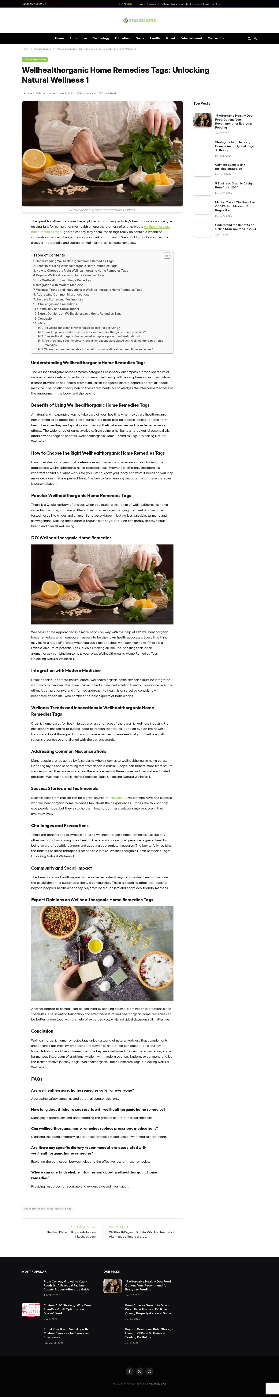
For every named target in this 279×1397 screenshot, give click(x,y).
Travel (170, 38)
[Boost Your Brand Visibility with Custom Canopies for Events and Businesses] (31, 1334)
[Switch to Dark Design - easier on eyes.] (255, 38)
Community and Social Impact (58, 309)
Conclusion (46, 318)
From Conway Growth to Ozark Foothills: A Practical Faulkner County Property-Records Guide (181, 4)
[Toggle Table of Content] (165, 255)
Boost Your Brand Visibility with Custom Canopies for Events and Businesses (67, 1333)
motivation (117, 798)
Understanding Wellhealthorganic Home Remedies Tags (74, 261)
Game (140, 38)
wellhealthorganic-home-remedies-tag (48, 1208)
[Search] (249, 38)
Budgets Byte (158, 1383)
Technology (101, 38)
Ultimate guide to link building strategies (230, 166)
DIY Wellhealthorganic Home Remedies (63, 280)
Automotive (78, 38)
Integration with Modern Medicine (59, 285)
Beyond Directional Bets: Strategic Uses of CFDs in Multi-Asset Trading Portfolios (149, 1333)
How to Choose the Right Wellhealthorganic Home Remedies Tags (82, 270)
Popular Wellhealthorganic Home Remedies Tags (70, 275)
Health (155, 38)
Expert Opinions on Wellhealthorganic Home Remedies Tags (79, 313)
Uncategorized (35, 59)
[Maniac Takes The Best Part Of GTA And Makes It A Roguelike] (202, 207)
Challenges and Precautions (57, 304)
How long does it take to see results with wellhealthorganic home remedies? (95, 332)
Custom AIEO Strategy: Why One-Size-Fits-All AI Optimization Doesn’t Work (67, 1309)
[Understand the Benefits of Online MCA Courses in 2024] (202, 230)
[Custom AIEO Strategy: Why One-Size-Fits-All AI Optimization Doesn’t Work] (31, 1310)
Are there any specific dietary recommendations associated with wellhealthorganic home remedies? (104, 343)
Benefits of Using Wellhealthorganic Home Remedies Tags (76, 266)
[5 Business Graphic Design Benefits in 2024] (202, 188)
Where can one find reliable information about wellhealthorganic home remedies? (98, 349)
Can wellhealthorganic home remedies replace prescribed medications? (92, 336)
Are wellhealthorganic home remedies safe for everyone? (82, 327)
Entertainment (191, 38)
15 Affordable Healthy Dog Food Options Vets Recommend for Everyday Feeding (234, 121)
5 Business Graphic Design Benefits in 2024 (234, 185)
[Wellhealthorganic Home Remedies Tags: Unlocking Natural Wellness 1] (102, 153)
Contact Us (216, 38)
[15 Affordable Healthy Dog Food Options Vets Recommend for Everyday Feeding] (202, 120)
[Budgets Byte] (139, 20)
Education (122, 38)
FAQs (41, 323)
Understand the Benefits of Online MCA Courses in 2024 (235, 227)
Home (59, 38)
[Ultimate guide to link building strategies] (202, 169)
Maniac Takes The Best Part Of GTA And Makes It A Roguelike (235, 206)
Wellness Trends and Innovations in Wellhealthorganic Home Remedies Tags (89, 290)
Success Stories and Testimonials (59, 299)
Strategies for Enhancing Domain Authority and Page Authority (234, 146)
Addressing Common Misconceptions (62, 294)
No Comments (88, 93)
